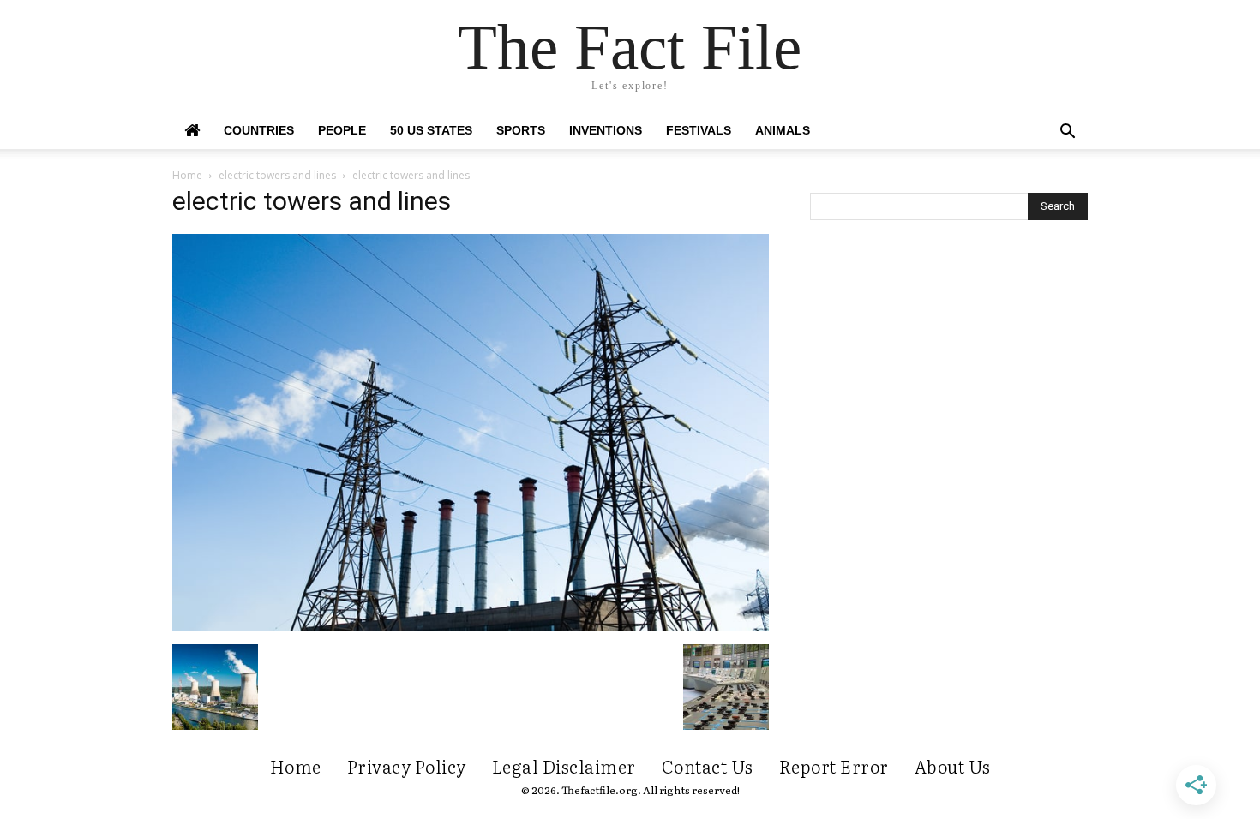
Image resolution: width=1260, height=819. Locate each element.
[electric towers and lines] (470, 626)
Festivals (698, 130)
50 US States (431, 130)
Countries (259, 130)
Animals (782, 130)
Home (187, 175)
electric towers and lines (277, 175)
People (342, 130)
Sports (520, 130)
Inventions (605, 130)
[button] (1067, 133)
